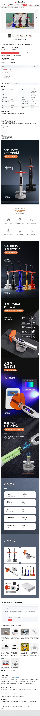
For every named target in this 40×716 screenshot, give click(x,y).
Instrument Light (24, 701)
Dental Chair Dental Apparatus (18, 696)
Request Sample (18, 55)
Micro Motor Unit (32, 683)
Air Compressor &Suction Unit (25, 679)
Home (2, 7)
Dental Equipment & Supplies (14, 7)
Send (10, 619)
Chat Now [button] (30, 52)
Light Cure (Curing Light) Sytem (34, 681)
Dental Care (18, 694)
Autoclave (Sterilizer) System (5, 681)
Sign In (3, 78)
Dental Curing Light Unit (18, 703)
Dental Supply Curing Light (17, 706)
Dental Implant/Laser (4, 679)
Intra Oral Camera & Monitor (15, 683)
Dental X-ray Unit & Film (33, 679)
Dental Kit (3, 694)
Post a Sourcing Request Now (31, 619)
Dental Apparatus (21, 7)
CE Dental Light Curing (27, 703)
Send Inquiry (10, 52)
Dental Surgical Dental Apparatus (27, 694)
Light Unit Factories (33, 701)
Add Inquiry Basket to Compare (20, 39)
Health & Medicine (6, 7)
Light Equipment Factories (15, 701)
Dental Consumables (10, 694)
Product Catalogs (16, 677)
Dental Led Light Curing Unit (6, 706)
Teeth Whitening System (14, 681)
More (2, 708)
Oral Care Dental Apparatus (6, 696)
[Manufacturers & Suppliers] (20, 2)
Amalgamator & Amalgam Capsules (6, 683)
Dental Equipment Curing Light (7, 703)
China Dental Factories (5, 701)
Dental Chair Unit (13, 679)
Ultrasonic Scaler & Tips (24, 681)
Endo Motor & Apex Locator (24, 683)
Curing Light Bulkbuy (27, 706)
